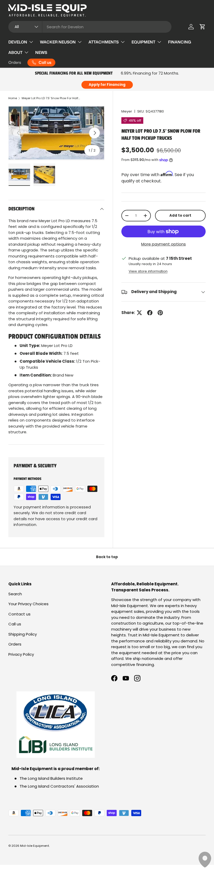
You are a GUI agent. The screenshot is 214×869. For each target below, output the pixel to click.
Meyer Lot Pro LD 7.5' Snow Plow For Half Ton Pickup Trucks (51, 98)
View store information (148, 271)
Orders (14, 62)
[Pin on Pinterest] (160, 312)
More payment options (163, 244)
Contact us (19, 614)
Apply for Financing (107, 84)
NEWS (41, 52)
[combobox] (89, 27)
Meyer (126, 111)
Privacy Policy (21, 654)
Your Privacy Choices (28, 604)
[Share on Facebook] (150, 312)
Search (15, 594)
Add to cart (180, 215)
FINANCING (179, 42)
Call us (14, 624)
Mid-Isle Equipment (34, 846)
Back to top (107, 556)
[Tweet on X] (139, 312)
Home (12, 98)
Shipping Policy (22, 634)
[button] (202, 26)
